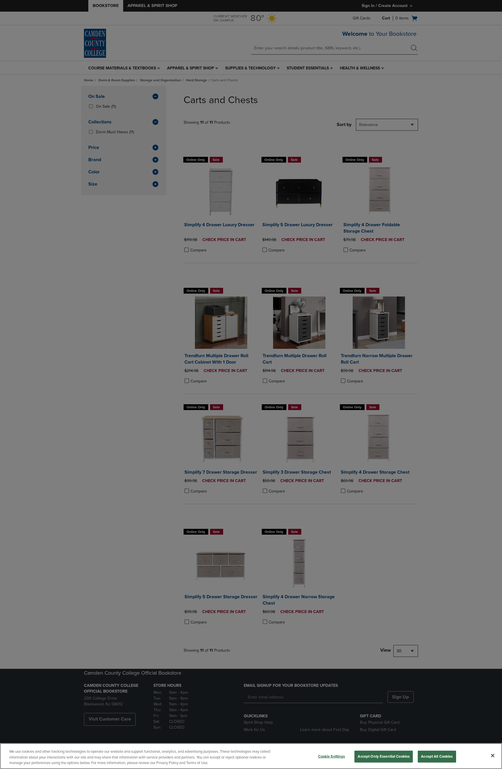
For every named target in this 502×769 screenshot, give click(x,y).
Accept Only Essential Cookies (384, 756)
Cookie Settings (331, 756)
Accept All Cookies (437, 756)
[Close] (492, 755)
